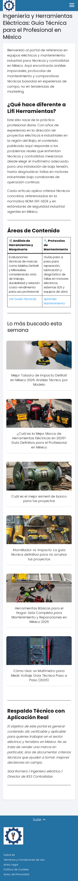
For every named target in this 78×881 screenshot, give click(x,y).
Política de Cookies (16, 869)
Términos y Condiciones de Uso (24, 860)
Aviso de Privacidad (16, 874)
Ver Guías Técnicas (22, 299)
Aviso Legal (11, 864)
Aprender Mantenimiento (54, 301)
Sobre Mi (9, 855)
